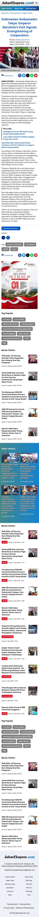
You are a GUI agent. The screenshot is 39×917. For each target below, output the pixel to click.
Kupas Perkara (6, 8)
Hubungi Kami (25, 904)
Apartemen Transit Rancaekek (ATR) (17, 329)
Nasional (10, 891)
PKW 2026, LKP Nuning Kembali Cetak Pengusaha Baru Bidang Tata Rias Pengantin (13, 359)
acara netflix (19, 319)
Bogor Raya (19, 8)
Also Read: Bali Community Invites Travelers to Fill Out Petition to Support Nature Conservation (17, 145)
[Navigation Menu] (36, 3)
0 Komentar (8, 75)
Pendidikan (6, 677)
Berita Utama (7, 696)
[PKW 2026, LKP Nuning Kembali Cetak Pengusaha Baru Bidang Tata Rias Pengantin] (32, 359)
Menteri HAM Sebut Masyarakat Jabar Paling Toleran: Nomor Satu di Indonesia (12, 432)
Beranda (4, 13)
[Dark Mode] (33, 3)
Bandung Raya (31, 8)
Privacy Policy (9, 908)
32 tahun (6, 319)
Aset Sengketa (8, 334)
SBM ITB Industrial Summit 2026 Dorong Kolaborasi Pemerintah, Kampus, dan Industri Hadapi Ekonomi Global (13, 413)
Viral (28, 895)
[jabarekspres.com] (17, 3)
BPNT (27, 338)
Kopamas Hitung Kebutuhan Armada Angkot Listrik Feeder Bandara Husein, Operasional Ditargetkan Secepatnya (14, 629)
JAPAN (5, 249)
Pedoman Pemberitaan (25, 908)
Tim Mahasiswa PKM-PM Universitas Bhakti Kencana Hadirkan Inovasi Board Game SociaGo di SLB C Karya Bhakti (14, 395)
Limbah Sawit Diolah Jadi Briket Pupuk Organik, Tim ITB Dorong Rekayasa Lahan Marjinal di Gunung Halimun (14, 669)
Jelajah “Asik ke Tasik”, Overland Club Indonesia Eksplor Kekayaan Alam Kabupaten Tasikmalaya (12, 651)
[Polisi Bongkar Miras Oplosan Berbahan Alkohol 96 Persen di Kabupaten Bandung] (32, 691)
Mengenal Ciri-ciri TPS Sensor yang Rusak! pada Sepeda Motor (18, 132)
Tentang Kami (12, 904)
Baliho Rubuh (24, 334)
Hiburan (29, 888)
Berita (4, 542)
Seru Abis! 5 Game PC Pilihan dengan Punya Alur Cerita (19, 138)
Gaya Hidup (29, 877)
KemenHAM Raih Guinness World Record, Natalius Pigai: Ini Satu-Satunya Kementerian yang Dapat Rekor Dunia (14, 377)
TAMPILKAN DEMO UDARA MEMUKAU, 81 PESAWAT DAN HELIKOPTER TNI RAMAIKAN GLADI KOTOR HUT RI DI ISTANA (28, 504)
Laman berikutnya (10, 228)
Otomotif (29, 884)
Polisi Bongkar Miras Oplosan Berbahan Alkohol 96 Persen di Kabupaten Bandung (14, 690)
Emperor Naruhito (14, 244)
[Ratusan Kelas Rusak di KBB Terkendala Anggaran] (32, 710)
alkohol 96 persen (10, 324)
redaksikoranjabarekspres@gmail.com (19, 870)
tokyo (14, 249)
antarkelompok (27, 324)
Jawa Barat (10, 888)
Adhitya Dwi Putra (23, 40)
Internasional (15, 13)
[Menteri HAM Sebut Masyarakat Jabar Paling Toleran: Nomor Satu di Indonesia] (32, 431)
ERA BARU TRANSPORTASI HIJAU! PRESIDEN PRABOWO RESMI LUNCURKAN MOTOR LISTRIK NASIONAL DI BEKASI (8, 505)
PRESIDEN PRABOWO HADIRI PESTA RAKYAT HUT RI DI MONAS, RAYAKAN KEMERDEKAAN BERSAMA (28, 471)
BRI (4, 343)
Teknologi (29, 880)
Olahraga (29, 891)
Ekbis (10, 895)
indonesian (30, 244)
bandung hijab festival (12, 338)
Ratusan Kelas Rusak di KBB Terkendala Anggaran (13, 708)
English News (27, 13)
